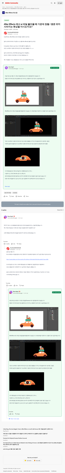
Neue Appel (11, 67)
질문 (25, 7)
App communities (9, 7)
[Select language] (55, 3)
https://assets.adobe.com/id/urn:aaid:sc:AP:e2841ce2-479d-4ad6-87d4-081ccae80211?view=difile (27, 259)
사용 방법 (15, 192)
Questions (5, 435)
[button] (3, 3)
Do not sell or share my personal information (41, 471)
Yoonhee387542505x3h (13, 32)
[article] (32, 230)
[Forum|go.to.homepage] (11, 3)
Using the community (7, 471)
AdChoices (54, 471)
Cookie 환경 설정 (26, 471)
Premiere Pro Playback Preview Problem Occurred (15, 438)
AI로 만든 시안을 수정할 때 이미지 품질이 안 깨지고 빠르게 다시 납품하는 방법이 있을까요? (25, 433)
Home (3, 7)
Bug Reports (6, 431)
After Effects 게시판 (18, 7)
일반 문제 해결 (8, 192)
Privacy (20, 471)
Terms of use (15, 471)
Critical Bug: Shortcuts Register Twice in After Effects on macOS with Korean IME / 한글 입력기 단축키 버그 (28, 429)
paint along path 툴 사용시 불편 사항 (12, 449)
